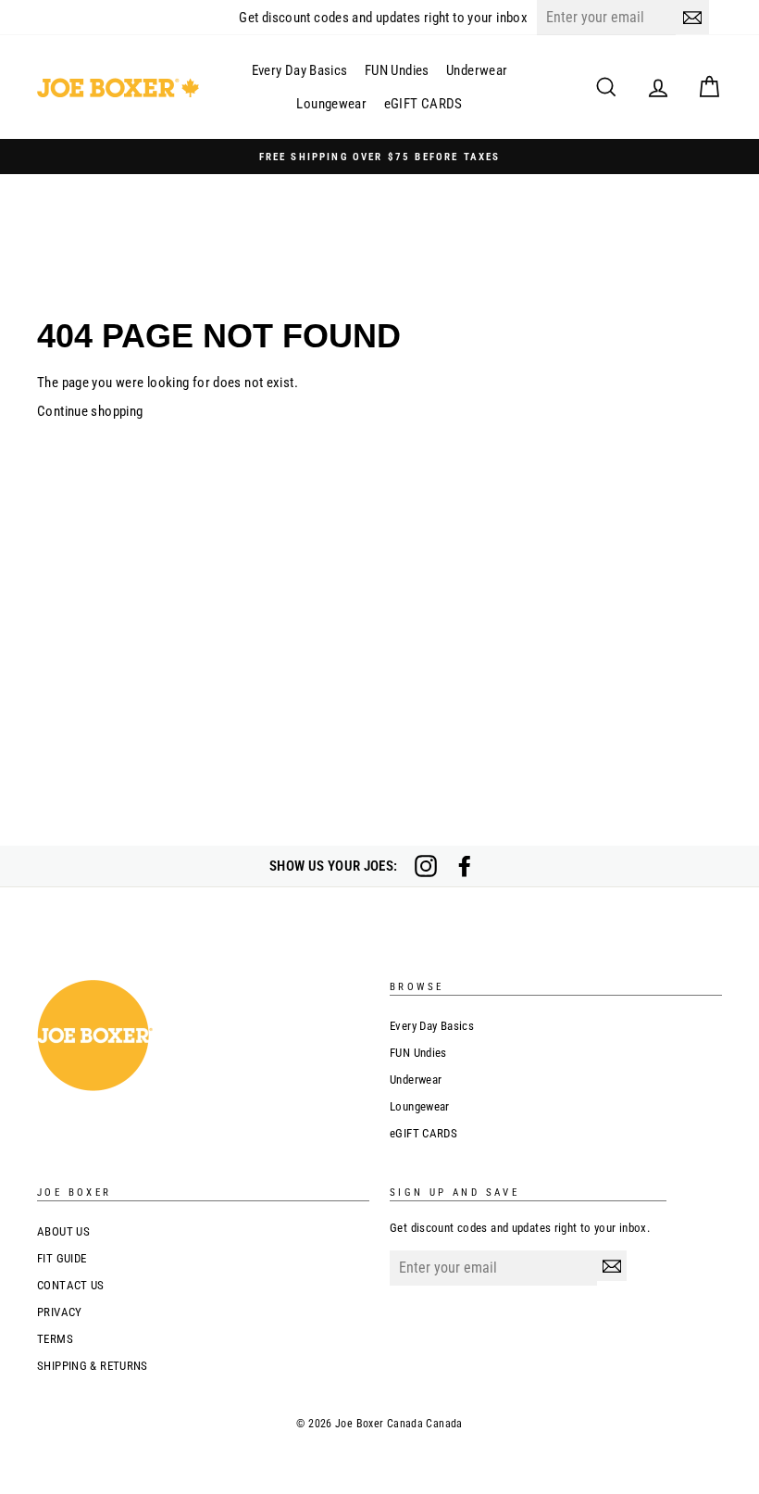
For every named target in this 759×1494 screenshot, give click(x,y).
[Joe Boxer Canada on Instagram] (426, 866)
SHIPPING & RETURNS (92, 1366)
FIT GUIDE (61, 1258)
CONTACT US (71, 1285)
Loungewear (331, 103)
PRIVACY (59, 1312)
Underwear (476, 70)
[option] (379, 156)
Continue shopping (90, 411)
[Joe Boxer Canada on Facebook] (465, 866)
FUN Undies (397, 70)
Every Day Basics (300, 70)
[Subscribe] (692, 17)
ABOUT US (63, 1231)
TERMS (55, 1339)
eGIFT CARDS (423, 103)
